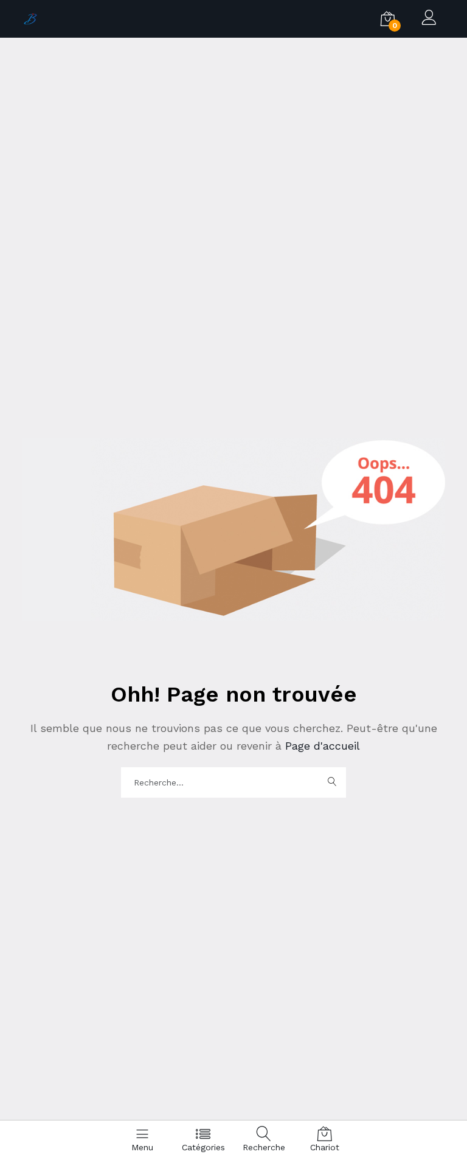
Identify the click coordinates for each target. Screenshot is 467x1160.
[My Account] (429, 19)
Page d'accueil (321, 745)
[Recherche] (332, 782)
